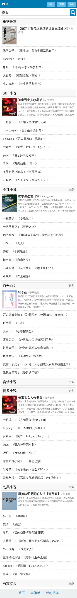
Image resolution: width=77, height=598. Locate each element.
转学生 (22, 292)
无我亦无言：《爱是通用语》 (21, 372)
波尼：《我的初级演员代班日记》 (24, 532)
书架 (71, 4)
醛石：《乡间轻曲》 (16, 251)
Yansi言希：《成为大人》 (19, 549)
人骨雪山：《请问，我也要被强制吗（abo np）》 (34, 540)
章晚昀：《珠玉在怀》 (17, 276)
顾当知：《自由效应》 (17, 259)
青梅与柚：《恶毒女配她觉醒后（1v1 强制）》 (32, 477)
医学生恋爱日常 (28, 196)
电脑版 (35, 593)
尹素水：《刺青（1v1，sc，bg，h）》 (27, 146)
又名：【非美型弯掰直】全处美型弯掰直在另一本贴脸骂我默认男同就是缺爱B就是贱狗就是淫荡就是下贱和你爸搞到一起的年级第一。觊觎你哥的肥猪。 (46, 501)
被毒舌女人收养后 (30, 100)
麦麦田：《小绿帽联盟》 (18, 331)
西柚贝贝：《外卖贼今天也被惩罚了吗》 (28, 339)
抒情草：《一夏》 (14, 322)
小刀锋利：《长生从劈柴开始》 (23, 83)
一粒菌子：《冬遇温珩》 (18, 218)
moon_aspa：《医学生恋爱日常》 (23, 130)
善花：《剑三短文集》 (17, 574)
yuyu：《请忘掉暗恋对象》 (20, 155)
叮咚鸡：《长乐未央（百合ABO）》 (26, 180)
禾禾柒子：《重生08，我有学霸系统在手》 (30, 50)
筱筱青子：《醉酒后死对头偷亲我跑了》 (28, 347)
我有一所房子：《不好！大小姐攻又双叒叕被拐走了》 (37, 364)
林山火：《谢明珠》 (16, 516)
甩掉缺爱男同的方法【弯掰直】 (39, 494)
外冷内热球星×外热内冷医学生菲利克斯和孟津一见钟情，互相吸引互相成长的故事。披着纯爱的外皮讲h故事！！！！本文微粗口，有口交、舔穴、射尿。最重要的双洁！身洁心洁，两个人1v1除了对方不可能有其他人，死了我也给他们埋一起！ (46, 207)
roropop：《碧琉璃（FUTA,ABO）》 (26, 565)
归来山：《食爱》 (14, 243)
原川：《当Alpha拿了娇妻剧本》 (23, 67)
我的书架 (52, 593)
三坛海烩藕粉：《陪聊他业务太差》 (26, 557)
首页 (21, 593)
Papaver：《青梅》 (14, 58)
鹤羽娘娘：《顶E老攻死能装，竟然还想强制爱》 (34, 234)
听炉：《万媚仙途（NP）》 (20, 163)
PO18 (6, 4)
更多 (71, 189)
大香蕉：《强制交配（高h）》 (22, 75)
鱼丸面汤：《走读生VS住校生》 (23, 356)
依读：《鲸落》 (13, 524)
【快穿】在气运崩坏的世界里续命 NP (43, 28)
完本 (61, 4)
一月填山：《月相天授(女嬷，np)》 (25, 122)
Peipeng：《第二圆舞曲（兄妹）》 (24, 138)
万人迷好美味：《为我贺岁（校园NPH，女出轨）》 (36, 314)
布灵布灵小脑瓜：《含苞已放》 (23, 171)
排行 (51, 4)
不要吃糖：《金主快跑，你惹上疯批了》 (28, 268)
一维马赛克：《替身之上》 (20, 226)
